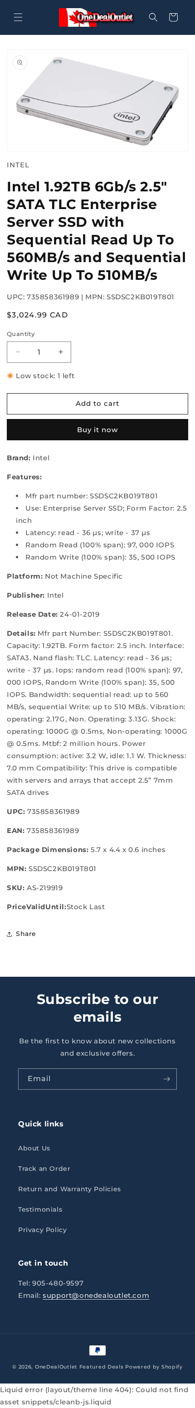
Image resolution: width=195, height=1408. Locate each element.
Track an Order (44, 1168)
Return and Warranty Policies (69, 1189)
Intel (18, 165)
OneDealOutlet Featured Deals (79, 1367)
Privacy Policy (42, 1230)
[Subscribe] (166, 1079)
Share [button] (26, 934)
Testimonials (40, 1209)
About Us (34, 1148)
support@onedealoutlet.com (96, 1295)
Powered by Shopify (154, 1367)
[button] (18, 17)
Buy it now (97, 429)
